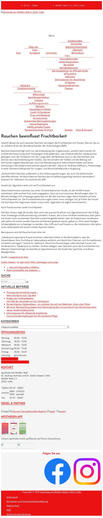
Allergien (40, 106)
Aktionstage (39, 94)
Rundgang (35, 52)
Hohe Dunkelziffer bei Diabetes (23, 270)
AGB (8, 510)
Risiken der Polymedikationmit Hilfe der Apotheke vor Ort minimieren (27, 300)
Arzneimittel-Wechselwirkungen (40, 121)
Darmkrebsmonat (69, 67)
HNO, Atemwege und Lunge (44, 262)
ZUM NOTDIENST (9, 358)
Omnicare (25, 85)
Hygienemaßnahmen (68, 85)
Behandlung (77, 52)
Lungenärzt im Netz (18, 257)
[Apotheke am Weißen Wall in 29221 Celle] (22, 12)
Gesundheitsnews (69, 58)
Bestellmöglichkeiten (38, 97)
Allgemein (78, 49)
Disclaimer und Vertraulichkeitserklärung (27, 501)
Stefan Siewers (8, 262)
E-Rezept (38, 100)
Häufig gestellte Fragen (38, 126)
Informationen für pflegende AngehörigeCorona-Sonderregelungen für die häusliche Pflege (32, 314)
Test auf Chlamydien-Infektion (22, 267)
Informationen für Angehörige (70, 79)
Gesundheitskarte (39, 124)
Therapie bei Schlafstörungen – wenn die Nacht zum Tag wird (22, 294)
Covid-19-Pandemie (40, 112)
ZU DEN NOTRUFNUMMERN (15, 362)
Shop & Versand (84, 129)
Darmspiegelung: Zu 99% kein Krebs (70, 70)
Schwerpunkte (75, 40)
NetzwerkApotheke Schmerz (39, 129)
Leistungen (51, 52)
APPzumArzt (70, 73)
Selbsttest (70, 76)
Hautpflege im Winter (40, 109)
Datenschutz (12, 505)
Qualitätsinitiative (26, 88)
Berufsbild (69, 64)
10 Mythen (70, 82)
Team (35, 49)
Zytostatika (76, 43)
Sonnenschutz (40, 118)
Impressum (12, 497)
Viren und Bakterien (40, 115)
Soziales (69, 129)
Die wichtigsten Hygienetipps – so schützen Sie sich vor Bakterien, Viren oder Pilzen (48, 304)
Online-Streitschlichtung (18, 514)
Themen (69, 88)
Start (18, 52)
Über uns (33, 46)
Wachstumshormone (76, 46)
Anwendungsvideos (69, 61)
